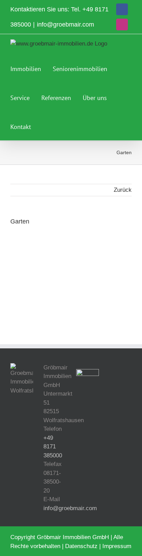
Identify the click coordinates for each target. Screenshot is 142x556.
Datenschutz (81, 546)
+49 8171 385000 (52, 447)
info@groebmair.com (65, 24)
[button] (45, 125)
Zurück (123, 190)
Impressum (116, 546)
